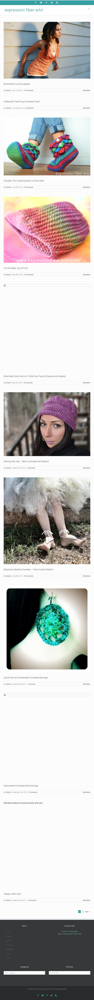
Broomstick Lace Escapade (17, 84)
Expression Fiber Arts (72, 933)
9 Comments (29, 108)
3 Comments (32, 900)
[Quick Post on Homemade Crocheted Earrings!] (47, 628)
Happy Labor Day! (12, 894)
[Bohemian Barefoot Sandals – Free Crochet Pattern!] (47, 520)
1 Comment (31, 684)
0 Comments (33, 792)
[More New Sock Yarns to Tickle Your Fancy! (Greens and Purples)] (47, 327)
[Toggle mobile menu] (89, 9)
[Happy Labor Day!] (47, 845)
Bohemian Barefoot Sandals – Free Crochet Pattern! (28, 569)
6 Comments (28, 383)
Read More (86, 90)
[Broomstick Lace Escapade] (47, 50)
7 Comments (31, 468)
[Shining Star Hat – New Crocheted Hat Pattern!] (47, 424)
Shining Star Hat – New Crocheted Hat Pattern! (26, 461)
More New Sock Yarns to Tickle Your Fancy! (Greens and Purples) (35, 376)
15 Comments (28, 90)
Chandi (8, 90)
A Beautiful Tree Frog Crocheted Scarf (22, 101)
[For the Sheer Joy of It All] (47, 230)
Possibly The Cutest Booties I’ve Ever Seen (24, 180)
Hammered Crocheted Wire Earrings (21, 785)
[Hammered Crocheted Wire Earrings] (47, 737)
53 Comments (28, 576)
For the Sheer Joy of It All (16, 268)
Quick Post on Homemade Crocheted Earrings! (26, 677)
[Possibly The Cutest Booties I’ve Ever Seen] (47, 146)
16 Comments (28, 274)
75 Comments (28, 187)
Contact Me (73, 931)
